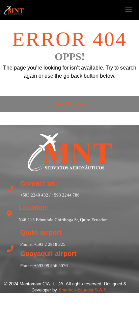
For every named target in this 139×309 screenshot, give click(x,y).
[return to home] (69, 151)
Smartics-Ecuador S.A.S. (83, 289)
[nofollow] (83, 10)
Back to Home (70, 104)
